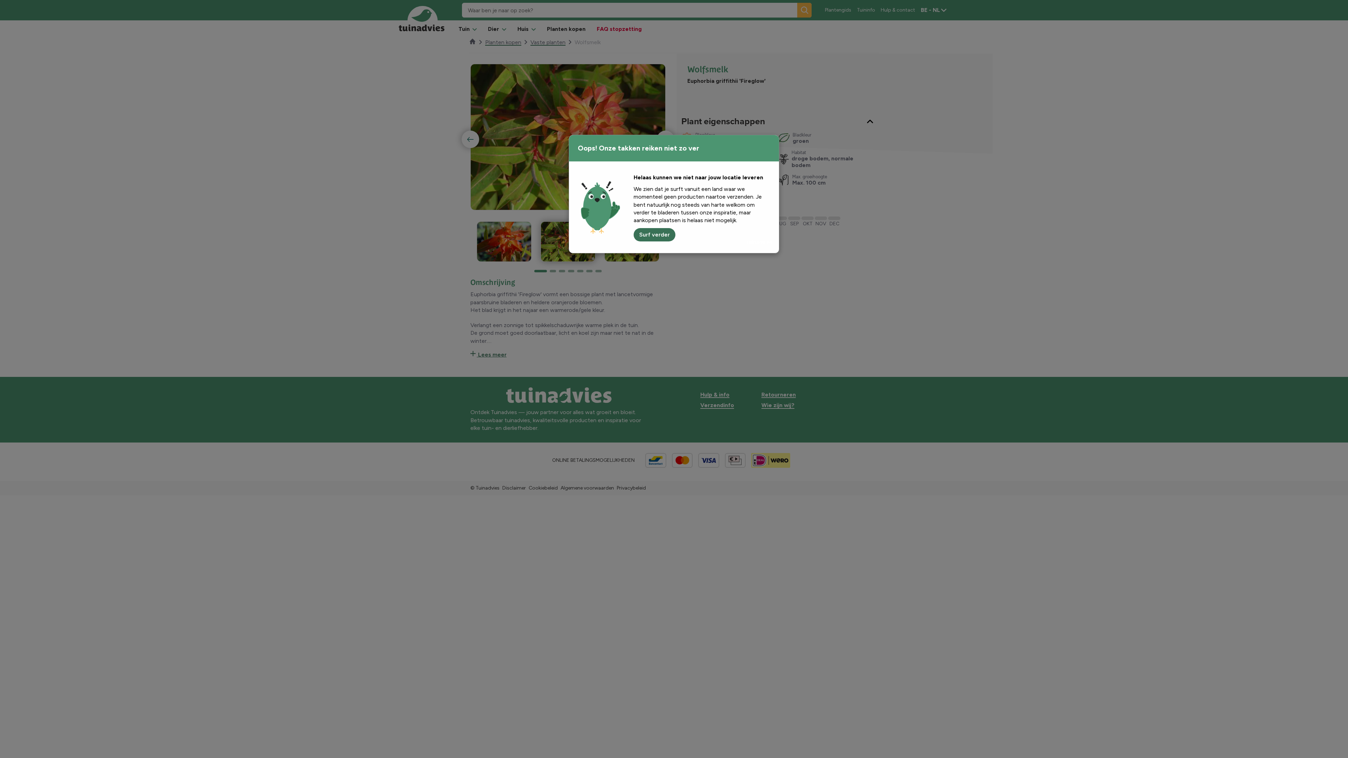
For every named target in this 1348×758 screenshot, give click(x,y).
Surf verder (654, 234)
